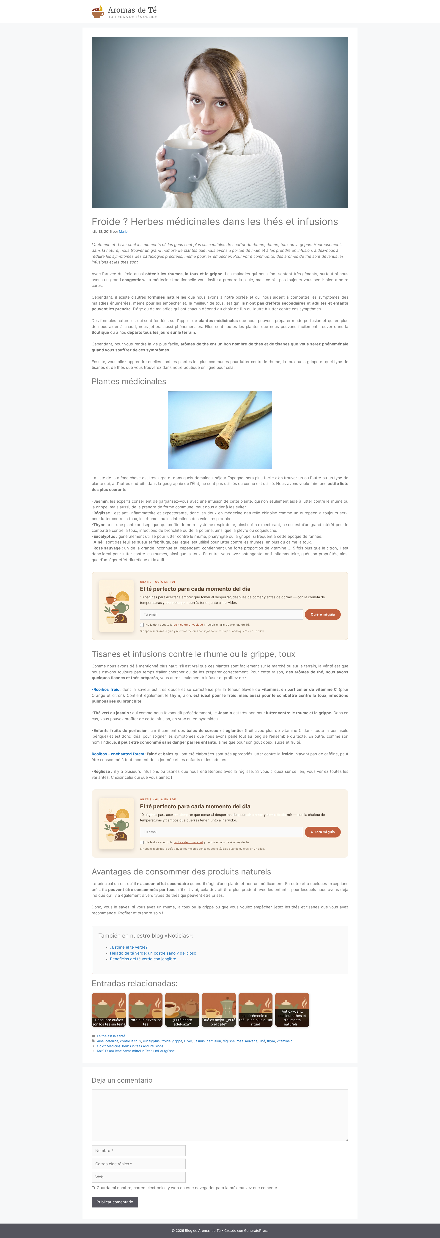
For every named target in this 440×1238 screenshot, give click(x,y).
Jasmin (199, 1041)
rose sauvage (246, 1041)
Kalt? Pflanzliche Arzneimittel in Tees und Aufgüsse (136, 1051)
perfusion (213, 1041)
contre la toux (130, 1041)
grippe (177, 1041)
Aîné (100, 1041)
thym (271, 1041)
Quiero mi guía (323, 614)
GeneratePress (256, 1230)
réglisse (229, 1041)
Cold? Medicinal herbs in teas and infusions (130, 1046)
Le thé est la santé (111, 1036)
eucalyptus (151, 1041)
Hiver (188, 1041)
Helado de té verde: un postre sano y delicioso (153, 953)
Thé (262, 1041)
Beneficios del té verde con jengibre (143, 959)
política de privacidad (188, 624)
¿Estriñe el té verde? (129, 947)
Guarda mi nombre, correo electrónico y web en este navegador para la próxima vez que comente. (187, 1187)
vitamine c (284, 1041)
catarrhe (111, 1041)
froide (166, 1041)
